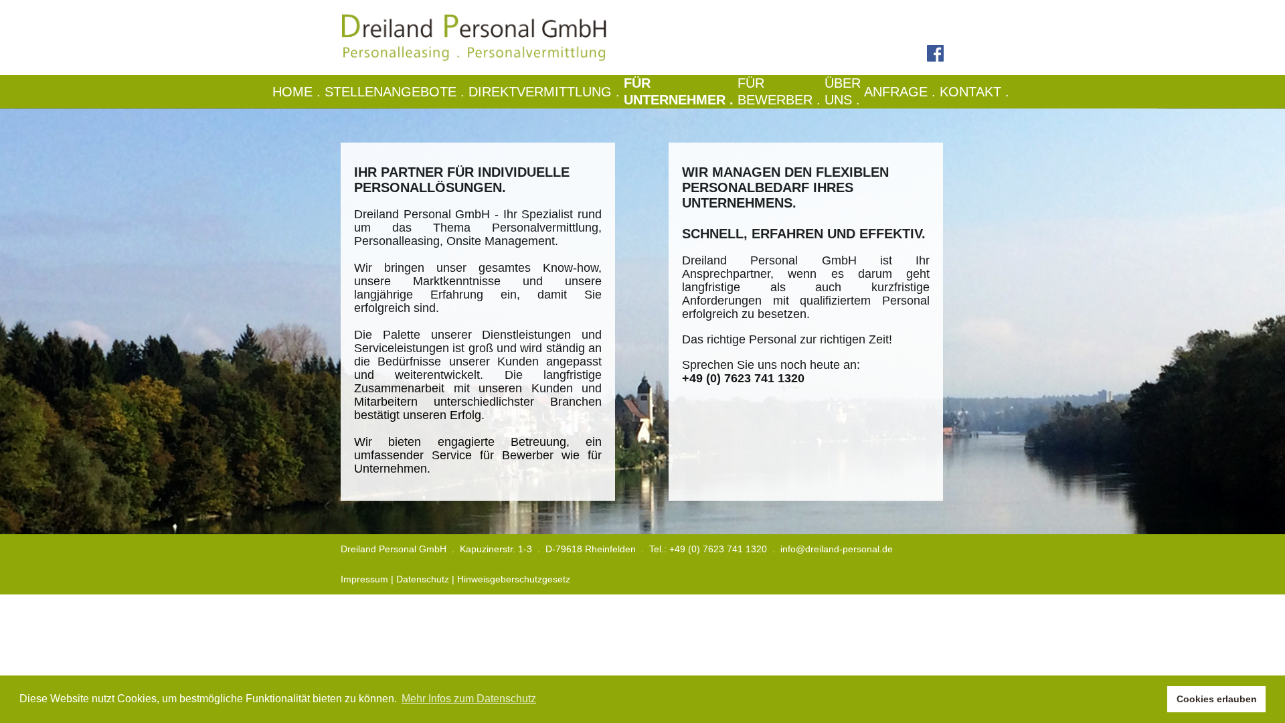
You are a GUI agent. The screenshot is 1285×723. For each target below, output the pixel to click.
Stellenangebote (396, 91)
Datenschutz (422, 579)
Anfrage (902, 91)
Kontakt (976, 91)
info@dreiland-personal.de (836, 549)
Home (298, 91)
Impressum (364, 579)
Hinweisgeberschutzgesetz (513, 579)
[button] (1153, 699)
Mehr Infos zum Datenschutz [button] (469, 698)
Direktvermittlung (546, 91)
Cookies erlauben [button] (1217, 699)
